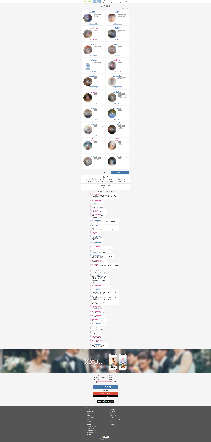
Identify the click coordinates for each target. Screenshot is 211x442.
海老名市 (102, 181)
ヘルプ (112, 417)
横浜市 (90, 179)
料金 (88, 413)
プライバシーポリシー (91, 428)
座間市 (107, 181)
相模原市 (95, 179)
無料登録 (113, 409)
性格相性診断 (113, 423)
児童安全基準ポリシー (91, 430)
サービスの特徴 (90, 411)
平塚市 (106, 179)
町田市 (86, 179)
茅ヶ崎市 (115, 179)
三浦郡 (116, 181)
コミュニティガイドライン (92, 423)
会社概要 (89, 434)
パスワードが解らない (115, 419)
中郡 (124, 181)
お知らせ (89, 421)
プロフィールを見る (93, 23)
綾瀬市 (111, 181)
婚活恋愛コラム (114, 424)
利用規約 (89, 424)
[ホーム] (87, 1)
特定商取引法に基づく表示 (92, 426)
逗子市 (120, 179)
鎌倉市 (110, 179)
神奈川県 (105, 187)
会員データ (89, 419)
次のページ (120, 172)
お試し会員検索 (90, 417)
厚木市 (87, 181)
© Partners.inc (105, 440)
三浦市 (124, 179)
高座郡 (120, 181)
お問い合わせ (113, 415)
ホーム (88, 409)
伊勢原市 (97, 181)
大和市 (91, 181)
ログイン (113, 411)
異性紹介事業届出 (91, 432)
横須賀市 (101, 179)
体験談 (88, 415)
